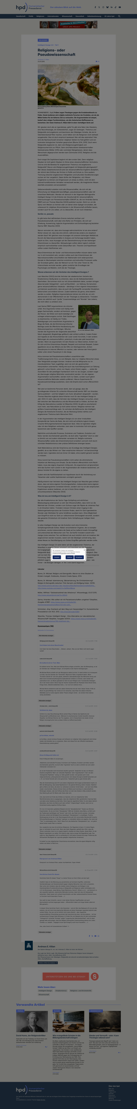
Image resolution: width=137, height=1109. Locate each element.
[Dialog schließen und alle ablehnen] (84, 550)
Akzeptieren (79, 557)
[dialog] (68, 554)
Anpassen (56, 557)
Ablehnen (69, 557)
